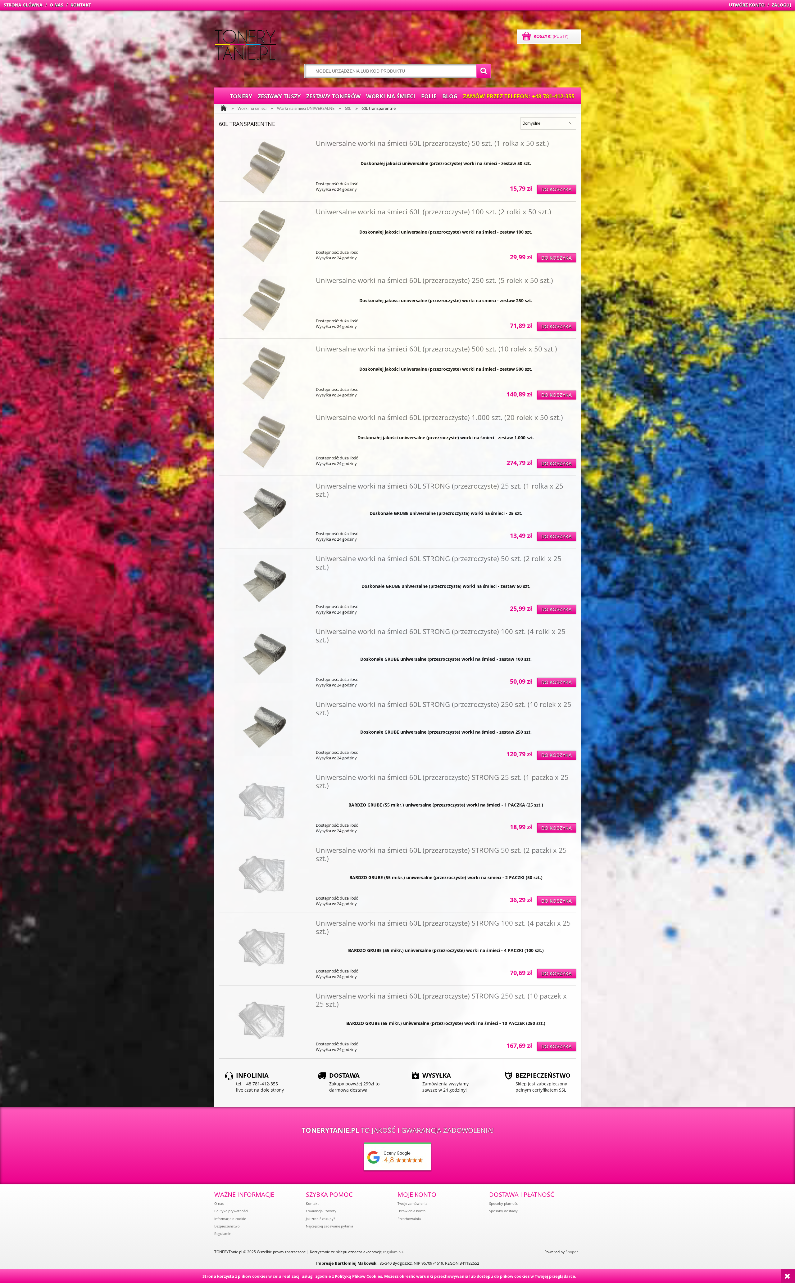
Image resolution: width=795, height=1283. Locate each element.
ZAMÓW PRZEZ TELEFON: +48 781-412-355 (519, 96)
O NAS (56, 5)
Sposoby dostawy (503, 1211)
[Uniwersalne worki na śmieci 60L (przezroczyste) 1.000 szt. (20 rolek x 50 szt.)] (263, 441)
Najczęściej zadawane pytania (329, 1226)
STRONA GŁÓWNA (23, 5)
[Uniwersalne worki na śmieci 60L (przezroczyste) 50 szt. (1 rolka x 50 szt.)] (263, 167)
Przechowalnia (409, 1218)
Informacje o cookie (230, 1218)
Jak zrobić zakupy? (320, 1218)
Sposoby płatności (504, 1203)
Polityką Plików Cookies (358, 1276)
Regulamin (222, 1233)
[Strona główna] (245, 45)
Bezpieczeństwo (227, 1226)
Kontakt (312, 1203)
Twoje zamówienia (412, 1203)
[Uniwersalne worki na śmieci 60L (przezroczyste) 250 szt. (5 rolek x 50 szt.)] (263, 304)
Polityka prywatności (231, 1211)
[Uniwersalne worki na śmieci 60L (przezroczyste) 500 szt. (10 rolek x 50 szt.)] (263, 373)
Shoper (572, 1251)
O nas (219, 1203)
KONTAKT (80, 5)
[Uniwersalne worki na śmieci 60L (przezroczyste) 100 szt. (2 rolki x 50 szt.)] (263, 236)
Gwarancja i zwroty (321, 1211)
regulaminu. (393, 1251)
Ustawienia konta (411, 1211)
